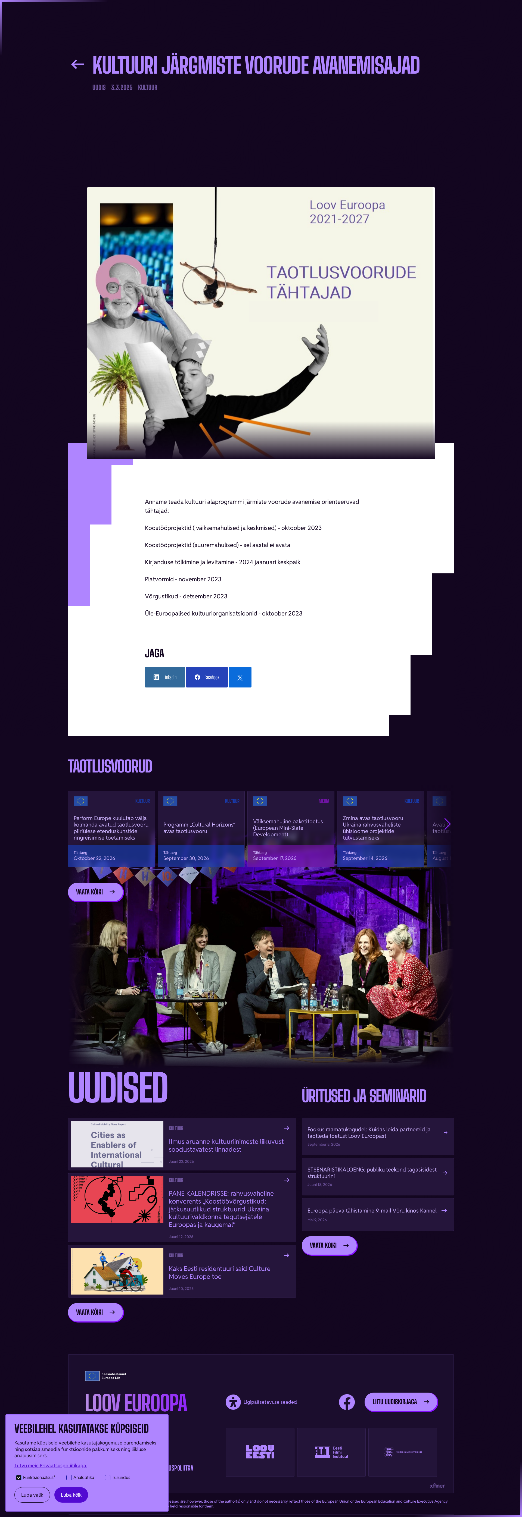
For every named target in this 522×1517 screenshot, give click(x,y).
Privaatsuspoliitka (170, 1468)
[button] (447, 824)
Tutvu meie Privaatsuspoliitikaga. (50, 1465)
